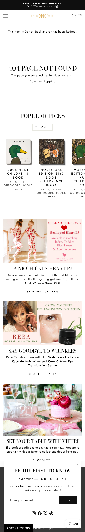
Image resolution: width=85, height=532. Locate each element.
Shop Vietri (42, 460)
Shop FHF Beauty (42, 374)
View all (42, 127)
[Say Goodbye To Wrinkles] (42, 323)
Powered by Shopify (42, 528)
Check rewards (18, 528)
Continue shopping (42, 81)
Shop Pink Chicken (42, 291)
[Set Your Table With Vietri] (42, 410)
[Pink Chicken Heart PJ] (42, 241)
